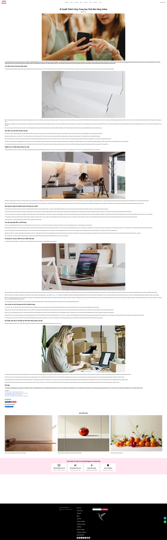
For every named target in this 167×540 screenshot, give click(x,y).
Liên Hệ (100, 2)
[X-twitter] (81, 538)
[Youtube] (87, 538)
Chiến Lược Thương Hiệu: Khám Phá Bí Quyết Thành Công (16, 395)
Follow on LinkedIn (9, 406)
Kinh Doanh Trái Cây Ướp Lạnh (117, 452)
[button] (6, 402)
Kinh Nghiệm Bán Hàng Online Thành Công (13, 394)
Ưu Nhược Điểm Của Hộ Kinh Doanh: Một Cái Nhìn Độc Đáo (69, 452)
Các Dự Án (76, 2)
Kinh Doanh (84, 11)
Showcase (85, 2)
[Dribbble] (85, 538)
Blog (90, 2)
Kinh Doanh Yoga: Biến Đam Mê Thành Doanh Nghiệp (15, 452)
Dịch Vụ (71, 2)
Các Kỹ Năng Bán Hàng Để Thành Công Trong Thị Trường (16, 393)
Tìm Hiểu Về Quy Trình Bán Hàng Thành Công (14, 391)
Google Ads (55, 295)
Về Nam (81, 2)
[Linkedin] (77, 538)
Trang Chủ (66, 2)
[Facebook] (79, 538)
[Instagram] (83, 538)
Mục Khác (95, 2)
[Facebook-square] (89, 538)
